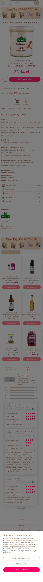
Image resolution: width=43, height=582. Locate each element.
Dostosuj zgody (21, 564)
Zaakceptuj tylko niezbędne (21, 558)
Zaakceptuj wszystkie (21, 569)
